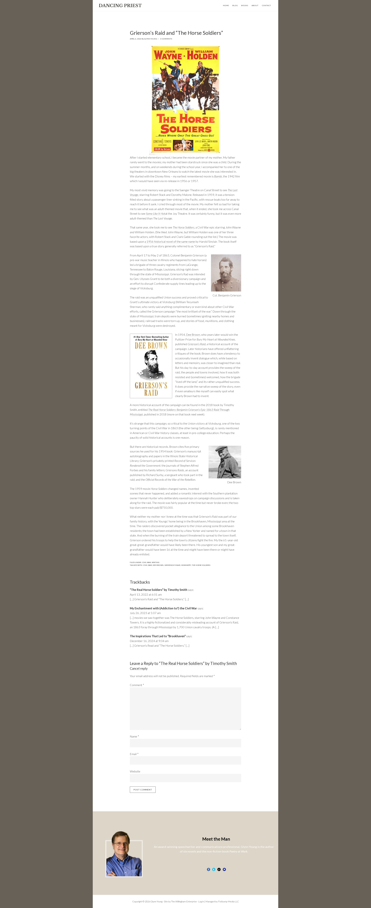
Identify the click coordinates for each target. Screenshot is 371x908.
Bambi (218, 176)
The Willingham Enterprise (184, 901)
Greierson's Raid (172, 565)
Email (134, 754)
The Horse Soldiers (183, 227)
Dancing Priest (120, 5)
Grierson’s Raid (196, 344)
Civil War (146, 562)
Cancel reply (139, 668)
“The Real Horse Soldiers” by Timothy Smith (158, 589)
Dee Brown (193, 334)
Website (135, 771)
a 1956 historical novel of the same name (170, 241)
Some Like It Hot (155, 213)
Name (134, 736)
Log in (201, 901)
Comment (137, 685)
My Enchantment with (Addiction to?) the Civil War (163, 608)
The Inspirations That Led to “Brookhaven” (158, 636)
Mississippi (186, 565)
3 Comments (166, 39)
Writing (156, 562)
